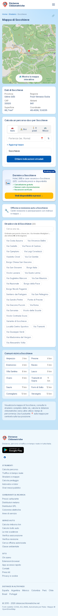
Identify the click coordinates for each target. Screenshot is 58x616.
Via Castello (11, 246)
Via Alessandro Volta (15, 342)
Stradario (12, 14)
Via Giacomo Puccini (15, 305)
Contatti (5, 568)
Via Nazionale (12, 283)
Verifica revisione (10, 539)
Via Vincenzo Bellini (37, 240)
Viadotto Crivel (13, 257)
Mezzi (45, 129)
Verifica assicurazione (12, 535)
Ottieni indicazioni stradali (29, 159)
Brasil (4, 594)
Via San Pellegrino (39, 294)
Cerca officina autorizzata (14, 543)
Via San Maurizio (39, 278)
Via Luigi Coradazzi (33, 251)
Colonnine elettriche (11, 510)
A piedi (34, 129)
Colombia (35, 590)
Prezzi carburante (10, 499)
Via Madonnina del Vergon (18, 337)
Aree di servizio (9, 513)
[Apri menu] (53, 4)
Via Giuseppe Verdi (15, 332)
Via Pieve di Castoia (31, 246)
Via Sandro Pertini (14, 299)
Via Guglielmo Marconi (16, 278)
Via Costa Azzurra (14, 240)
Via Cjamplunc (12, 251)
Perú (44, 590)
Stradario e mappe (10, 477)
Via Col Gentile (31, 257)
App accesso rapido (11, 565)
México (25, 590)
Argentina (15, 590)
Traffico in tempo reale (12, 473)
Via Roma (34, 305)
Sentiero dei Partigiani (16, 294)
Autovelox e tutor (10, 484)
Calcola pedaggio (10, 480)
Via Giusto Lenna (32, 273)
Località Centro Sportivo (17, 326)
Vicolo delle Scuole (32, 310)
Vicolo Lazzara (13, 273)
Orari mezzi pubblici (11, 488)
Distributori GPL (9, 506)
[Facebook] (4, 457)
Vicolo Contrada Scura (16, 316)
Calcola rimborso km (11, 524)
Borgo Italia (32, 267)
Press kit (6, 572)
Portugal (13, 594)
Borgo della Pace (32, 283)
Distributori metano (10, 502)
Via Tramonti (39, 326)
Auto (12, 129)
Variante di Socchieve (16, 321)
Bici (23, 129)
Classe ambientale (10, 546)
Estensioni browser (11, 561)
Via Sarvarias (12, 310)
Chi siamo (6, 557)
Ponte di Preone (35, 299)
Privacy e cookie (10, 576)
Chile (51, 590)
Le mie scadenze (10, 532)
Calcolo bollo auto (10, 528)
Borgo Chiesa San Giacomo (19, 262)
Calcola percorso (10, 469)
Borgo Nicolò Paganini (16, 289)
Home (4, 14)
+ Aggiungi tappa (15, 144)
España (5, 590)
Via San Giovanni (14, 267)
